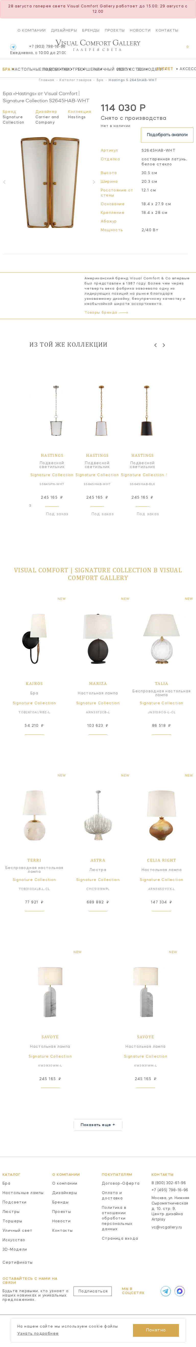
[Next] (163, 345)
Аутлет (164, 69)
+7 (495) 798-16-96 (170, 1190)
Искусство (125, 69)
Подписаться (93, 1291)
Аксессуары (188, 69)
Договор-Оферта (121, 1183)
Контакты (167, 30)
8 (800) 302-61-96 (169, 1183)
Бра (6, 69)
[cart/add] (40, 742)
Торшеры (84, 69)
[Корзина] (183, 50)
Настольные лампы (26, 69)
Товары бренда (100, 312)
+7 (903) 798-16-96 (38, 50)
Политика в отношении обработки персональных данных (117, 1218)
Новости (140, 30)
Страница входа (120, 1238)
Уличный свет (104, 69)
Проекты (115, 30)
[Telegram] (13, 47)
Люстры (68, 69)
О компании (32, 30)
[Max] (179, 1291)
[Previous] (156, 345)
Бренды (91, 30)
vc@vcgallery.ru (167, 1227)
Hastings (77, 117)
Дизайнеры (64, 30)
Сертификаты (18, 1262)
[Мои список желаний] (170, 50)
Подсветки (50, 69)
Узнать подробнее (38, 1334)
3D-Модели (145, 69)
